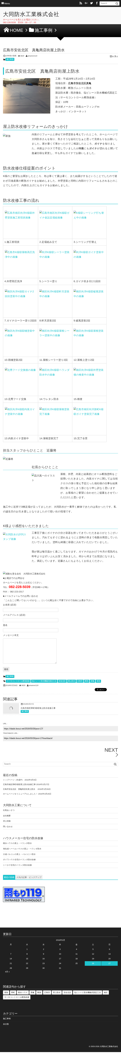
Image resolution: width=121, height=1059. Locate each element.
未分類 (6, 1024)
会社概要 (7, 816)
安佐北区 (62, 681)
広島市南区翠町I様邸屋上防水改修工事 (38, 708)
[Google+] (86, 3)
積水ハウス (23, 992)
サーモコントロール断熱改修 (18, 681)
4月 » (7, 972)
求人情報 (7, 821)
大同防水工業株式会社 (31, 14)
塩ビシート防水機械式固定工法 (44, 681)
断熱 (86, 681)
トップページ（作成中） (13, 780)
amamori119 (32, 56)
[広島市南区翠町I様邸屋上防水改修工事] (11, 712)
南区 (106, 992)
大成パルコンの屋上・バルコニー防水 (19, 854)
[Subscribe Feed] (81, 3)
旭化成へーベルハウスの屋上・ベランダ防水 (22, 849)
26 (93, 963)
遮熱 (98, 681)
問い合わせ (8, 826)
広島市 (80, 681)
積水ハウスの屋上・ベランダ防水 (17, 843)
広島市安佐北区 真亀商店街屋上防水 (20, 789)
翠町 (13, 992)
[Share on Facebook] (97, 3)
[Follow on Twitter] (91, 3)
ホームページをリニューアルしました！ (20, 794)
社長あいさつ (8, 810)
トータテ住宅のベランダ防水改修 (17, 865)
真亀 (92, 681)
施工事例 (9, 59)
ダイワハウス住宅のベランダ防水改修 (19, 859)
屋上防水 (71, 681)
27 (109, 963)
